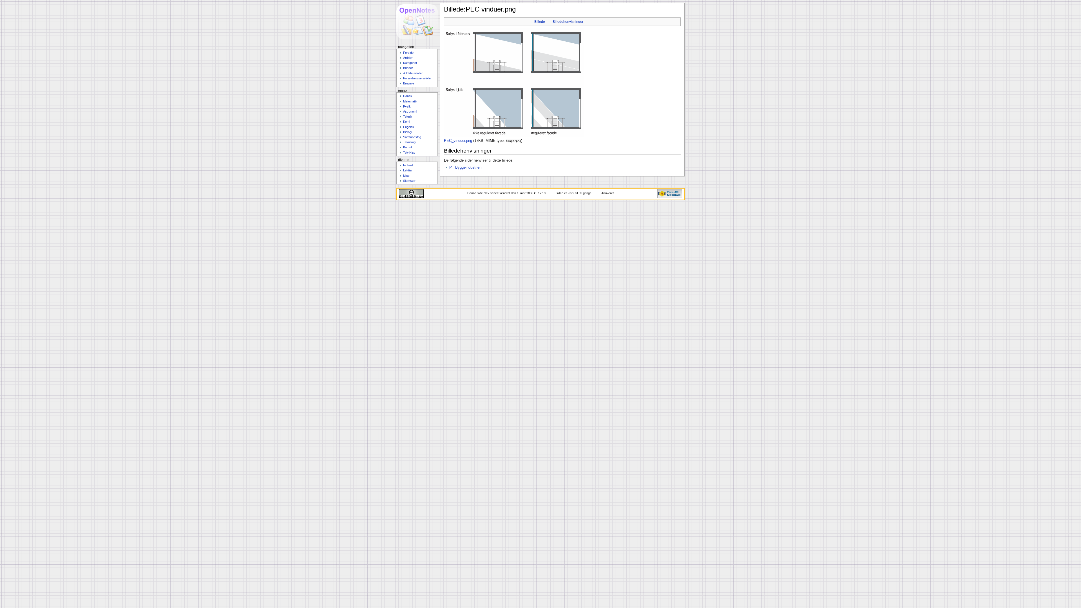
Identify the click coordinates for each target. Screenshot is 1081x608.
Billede (539, 22)
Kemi (406, 121)
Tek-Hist (409, 152)
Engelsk (408, 127)
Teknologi (409, 142)
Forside (408, 52)
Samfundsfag (412, 137)
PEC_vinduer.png (458, 141)
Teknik (407, 116)
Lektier (407, 170)
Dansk (407, 96)
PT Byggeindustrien (465, 167)
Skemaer (409, 180)
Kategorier (410, 62)
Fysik (407, 106)
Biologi (407, 132)
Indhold (408, 165)
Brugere (408, 83)
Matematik (410, 101)
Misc (406, 175)
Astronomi (410, 111)
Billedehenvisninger (568, 22)
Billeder (408, 68)
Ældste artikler (413, 73)
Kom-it (407, 147)
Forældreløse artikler (417, 78)
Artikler (408, 57)
